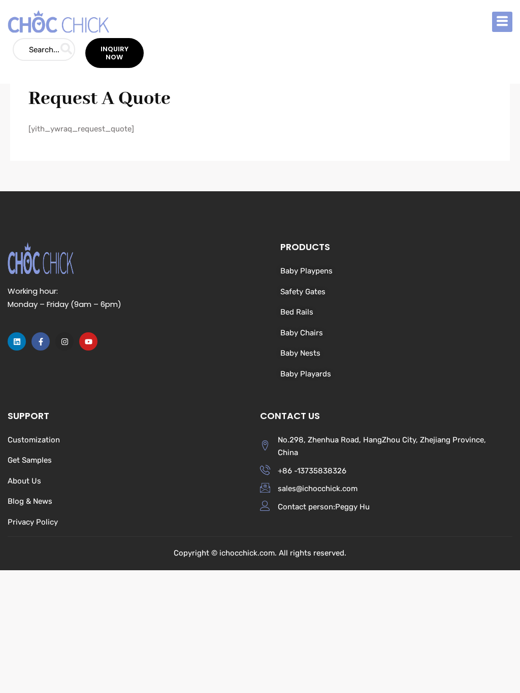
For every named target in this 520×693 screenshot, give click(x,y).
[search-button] (66, 49)
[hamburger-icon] (502, 22)
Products (305, 246)
